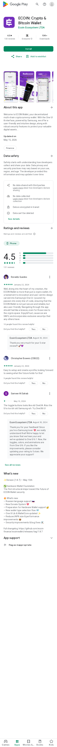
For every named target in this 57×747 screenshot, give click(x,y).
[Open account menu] (51, 4)
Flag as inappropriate (17, 545)
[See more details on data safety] (14, 219)
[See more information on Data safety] (51, 156)
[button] (31, 39)
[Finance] (10, 148)
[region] (28, 37)
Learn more (18, 188)
